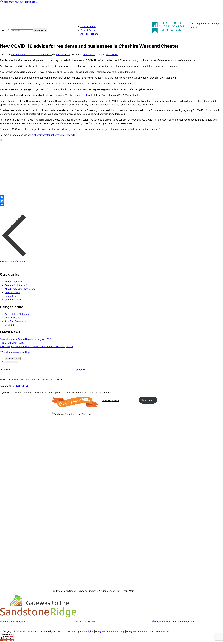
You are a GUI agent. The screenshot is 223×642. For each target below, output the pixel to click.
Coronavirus (89, 54)
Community (37, 16)
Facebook (80, 369)
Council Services (89, 30)
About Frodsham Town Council (21, 288)
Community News (14, 299)
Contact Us (57, 16)
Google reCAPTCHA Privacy (110, 631)
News (47, 16)
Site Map (9, 324)
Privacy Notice (12, 317)
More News (112, 54)
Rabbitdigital (86, 631)
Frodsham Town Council (32, 631)
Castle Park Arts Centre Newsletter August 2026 (25, 339)
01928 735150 (20, 386)
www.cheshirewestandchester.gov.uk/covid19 (52, 135)
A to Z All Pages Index (16, 321)
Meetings (16, 16)
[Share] (111, 204)
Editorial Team (63, 54)
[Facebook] (111, 197)
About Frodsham (89, 33)
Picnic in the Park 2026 (12, 342)
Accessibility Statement (17, 314)
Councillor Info (88, 26)
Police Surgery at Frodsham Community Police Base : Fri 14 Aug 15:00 (36, 346)
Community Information (17, 285)
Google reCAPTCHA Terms (140, 631)
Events (26, 16)
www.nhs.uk (81, 95)
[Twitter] (111, 201)
